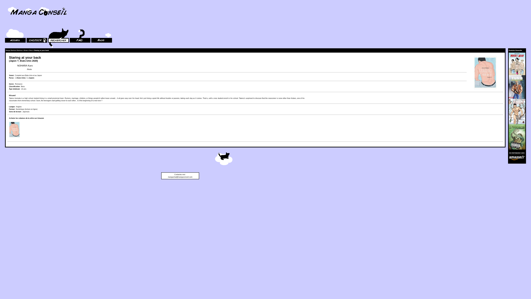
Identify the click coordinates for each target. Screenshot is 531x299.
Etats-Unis (25, 61)
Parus (11, 78)
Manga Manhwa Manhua (14, 50)
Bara (30, 50)
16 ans (23, 89)
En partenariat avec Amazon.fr (516, 153)
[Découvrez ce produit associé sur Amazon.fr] (517, 64)
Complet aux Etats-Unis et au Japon (28, 75)
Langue (12, 107)
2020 (34, 61)
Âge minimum (14, 89)
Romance (18, 84)
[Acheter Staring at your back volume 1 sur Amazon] (14, 129)
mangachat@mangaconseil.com (180, 177)
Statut (11, 75)
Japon (13, 61)
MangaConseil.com (12, 6)
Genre (11, 84)
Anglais (19, 107)
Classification (14, 86)
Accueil (8, 25)
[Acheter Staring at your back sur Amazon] (485, 73)
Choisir (29, 25)
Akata (26, 50)
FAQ (71, 25)
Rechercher (52, 25)
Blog (93, 25)
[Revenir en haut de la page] (223, 159)
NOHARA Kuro (25, 65)
